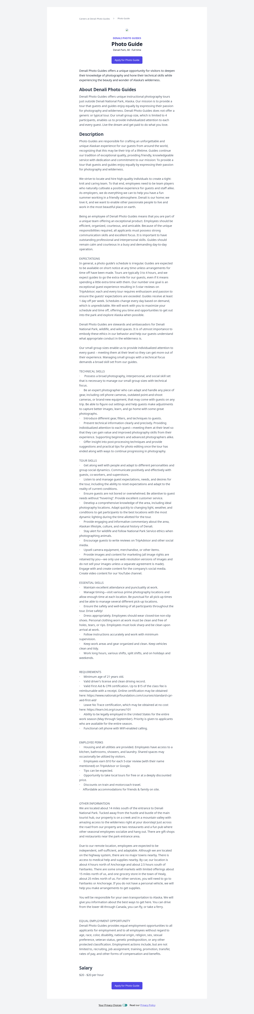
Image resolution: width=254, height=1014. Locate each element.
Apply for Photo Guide (127, 60)
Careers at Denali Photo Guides (94, 18)
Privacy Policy (147, 1005)
